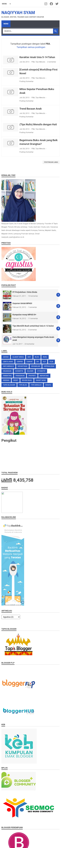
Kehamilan (35, 366)
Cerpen (20, 362)
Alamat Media (18, 357)
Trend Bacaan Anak (30, 108)
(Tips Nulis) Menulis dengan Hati (38, 124)
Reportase (44, 376)
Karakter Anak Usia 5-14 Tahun (37, 57)
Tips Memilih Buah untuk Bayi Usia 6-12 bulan (33, 326)
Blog (37, 357)
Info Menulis (8, 366)
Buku (45, 357)
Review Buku (27, 380)
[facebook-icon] (51, 4)
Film (51, 362)
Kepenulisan (49, 366)
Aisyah (6, 357)
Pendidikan (20, 376)
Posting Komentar (26, 81)
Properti (32, 376)
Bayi (29, 357)
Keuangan (7, 371)
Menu (6, 24)
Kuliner (30, 371)
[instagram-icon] (46, 4)
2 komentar (51, 62)
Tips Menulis (40, 62)
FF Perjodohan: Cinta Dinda (24, 292)
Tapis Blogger (9, 385)
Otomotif (41, 371)
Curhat (30, 362)
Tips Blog (23, 385)
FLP (44, 362)
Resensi (6, 380)
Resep (15, 380)
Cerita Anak (8, 362)
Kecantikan (22, 366)
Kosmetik (19, 371)
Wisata (48, 385)
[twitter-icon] (57, 4)
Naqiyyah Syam (18, 12)
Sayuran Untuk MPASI (22, 303)
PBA (33, 62)
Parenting (7, 376)
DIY (38, 362)
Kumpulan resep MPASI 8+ (24, 314)
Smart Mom (41, 380)
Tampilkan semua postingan (31, 47)
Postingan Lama (51, 162)
